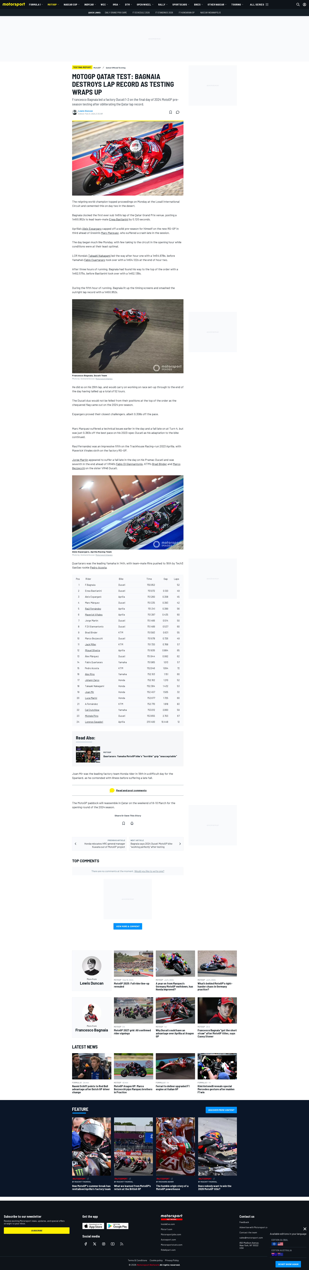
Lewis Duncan (85, 111)
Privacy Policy (172, 1260)
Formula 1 (35, 4)
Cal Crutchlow (92, 709)
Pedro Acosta (98, 567)
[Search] (298, 4)
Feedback (244, 1222)
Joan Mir (89, 692)
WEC (103, 4)
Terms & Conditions (137, 1260)
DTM (127, 4)
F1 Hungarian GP (187, 12)
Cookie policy (156, 1260)
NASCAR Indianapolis (210, 12)
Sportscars (179, 4)
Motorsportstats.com (171, 1244)
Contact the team (248, 1232)
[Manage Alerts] (132, 823)
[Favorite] (170, 112)
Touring (236, 4)
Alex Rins (90, 674)
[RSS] (121, 1244)
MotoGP (52, 4)
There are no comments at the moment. (127, 871)
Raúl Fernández (93, 608)
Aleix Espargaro (92, 228)
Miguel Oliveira (92, 650)
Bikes (197, 4)
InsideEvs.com (168, 1224)
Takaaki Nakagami (99, 255)
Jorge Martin (80, 459)
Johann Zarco (92, 680)
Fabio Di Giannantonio (129, 464)
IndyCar (89, 4)
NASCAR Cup (70, 4)
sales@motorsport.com (251, 1237)
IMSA (115, 4)
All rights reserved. (170, 1264)
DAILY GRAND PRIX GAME (116, 12)
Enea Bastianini (118, 219)
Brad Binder (159, 464)
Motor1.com (166, 1229)
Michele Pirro (91, 715)
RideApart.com (168, 1249)
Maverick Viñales (94, 614)
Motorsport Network (148, 1264)
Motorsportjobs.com (171, 1234)
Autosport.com (168, 1239)
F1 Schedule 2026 (141, 12)
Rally (161, 4)
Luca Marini (91, 697)
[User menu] (304, 4)
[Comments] (178, 112)
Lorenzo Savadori (94, 721)
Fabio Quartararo (94, 260)
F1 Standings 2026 (164, 12)
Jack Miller (90, 644)
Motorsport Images (104, 378)
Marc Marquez (110, 233)
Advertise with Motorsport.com (254, 1227)
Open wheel (144, 4)
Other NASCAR (216, 4)
